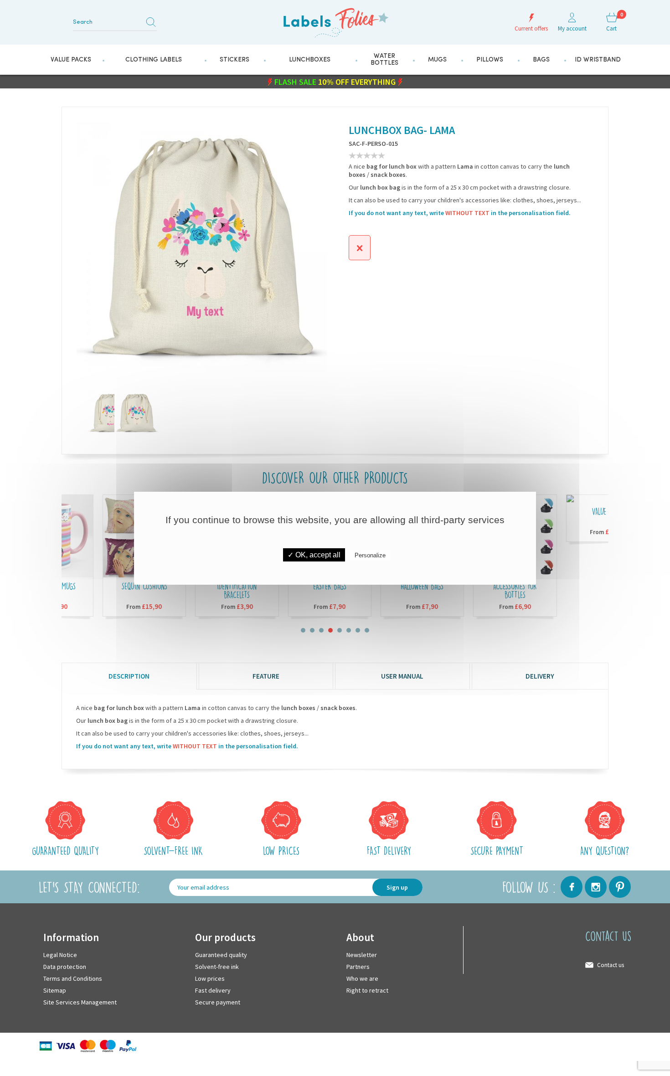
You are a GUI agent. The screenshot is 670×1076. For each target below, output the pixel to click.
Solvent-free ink (217, 966)
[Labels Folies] (335, 19)
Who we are (362, 978)
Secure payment (217, 1002)
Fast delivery (213, 990)
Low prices (210, 978)
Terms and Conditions (72, 978)
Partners (358, 966)
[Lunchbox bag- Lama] (125, 412)
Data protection (64, 966)
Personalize (370, 555)
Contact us (610, 964)
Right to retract (367, 990)
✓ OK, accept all (314, 555)
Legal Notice (60, 954)
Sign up (397, 887)
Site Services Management (80, 1002)
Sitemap (54, 990)
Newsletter (361, 954)
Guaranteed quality (221, 954)
